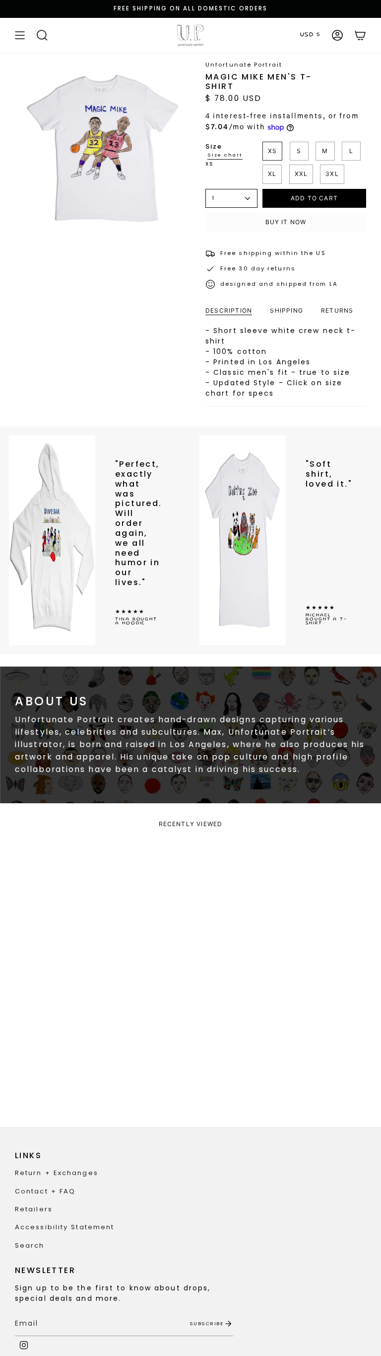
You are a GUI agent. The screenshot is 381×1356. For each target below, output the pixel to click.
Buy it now (286, 222)
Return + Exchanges (56, 1173)
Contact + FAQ (45, 1191)
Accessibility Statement (64, 1227)
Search (30, 1245)
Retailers (34, 1209)
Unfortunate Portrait (243, 65)
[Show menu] (20, 35)
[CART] (360, 35)
